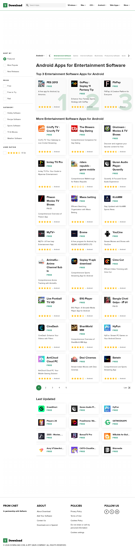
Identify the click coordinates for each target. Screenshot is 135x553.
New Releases (13, 71)
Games (75, 56)
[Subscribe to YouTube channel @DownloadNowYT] (117, 512)
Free (9, 86)
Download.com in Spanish (47, 525)
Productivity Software (112, 56)
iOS (91, 5)
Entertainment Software (62, 56)
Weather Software (14, 138)
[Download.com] (12, 5)
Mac (82, 5)
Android (101, 5)
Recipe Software (14, 119)
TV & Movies (12, 132)
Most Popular (12, 65)
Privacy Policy (76, 511)
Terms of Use (76, 516)
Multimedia (99, 56)
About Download (43, 511)
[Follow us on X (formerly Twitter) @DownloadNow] (112, 512)
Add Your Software (44, 516)
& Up (24, 153)
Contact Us (41, 520)
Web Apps (114, 5)
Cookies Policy (77, 520)
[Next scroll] (129, 56)
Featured (11, 59)
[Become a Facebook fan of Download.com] (106, 512)
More (126, 5)
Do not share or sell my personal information (80, 526)
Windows (72, 5)
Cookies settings (77, 532)
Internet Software (86, 56)
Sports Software (13, 126)
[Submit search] (27, 5)
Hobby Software (13, 113)
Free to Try (11, 92)
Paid (9, 98)
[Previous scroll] (50, 56)
